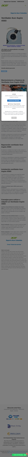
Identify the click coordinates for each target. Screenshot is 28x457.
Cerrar (14, 117)
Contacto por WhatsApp (14, 100)
